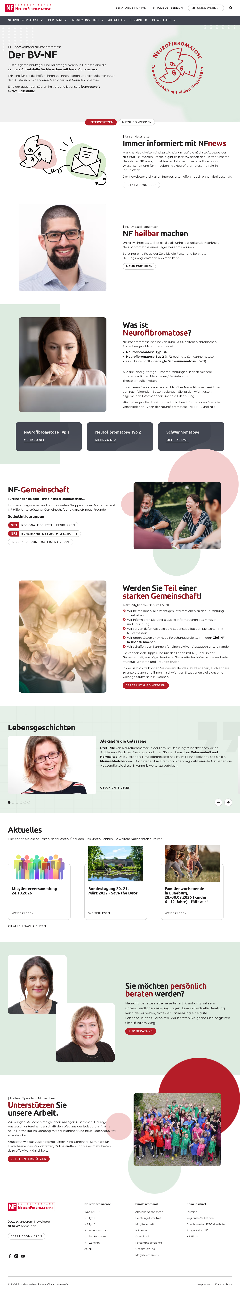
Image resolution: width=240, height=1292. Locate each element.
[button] (25, 20)
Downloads (161, 20)
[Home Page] (28, 8)
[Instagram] (16, 1256)
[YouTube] (23, 1256)
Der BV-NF (55, 20)
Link (88, 839)
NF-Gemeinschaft (85, 20)
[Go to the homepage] (31, 1207)
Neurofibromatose (23, 20)
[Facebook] (10, 1256)
